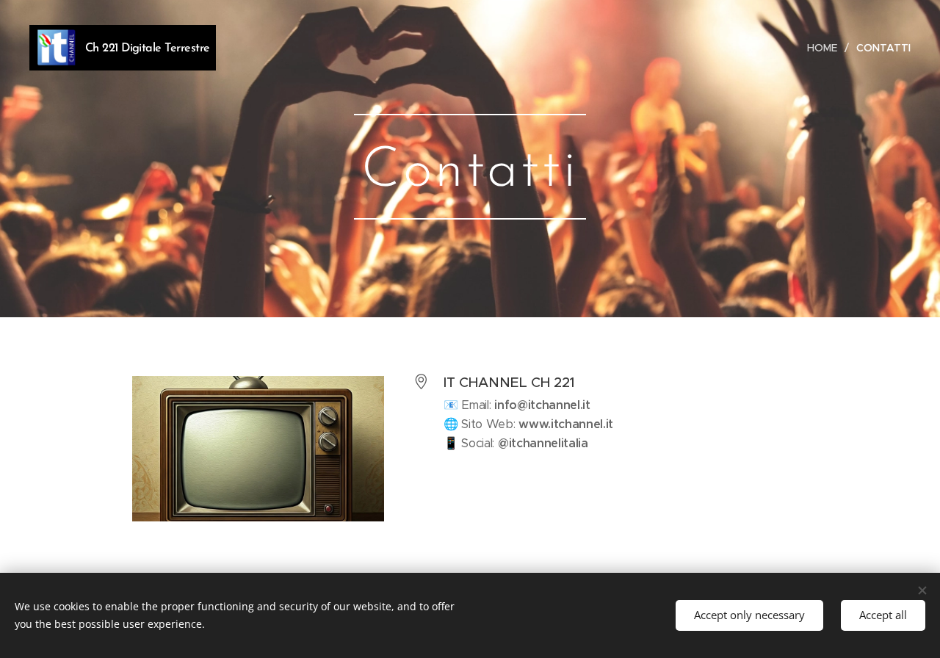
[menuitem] (826, 47)
